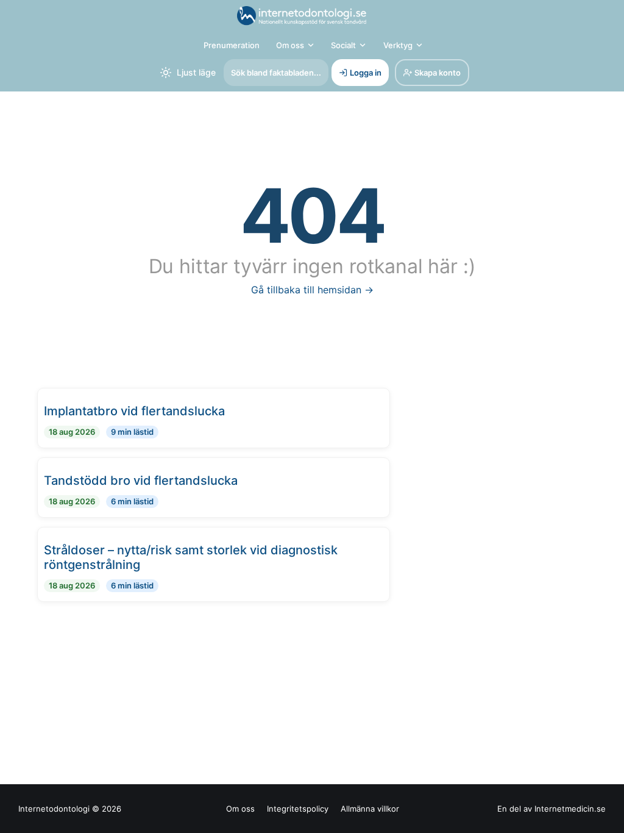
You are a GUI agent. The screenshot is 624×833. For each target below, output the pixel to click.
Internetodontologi (54, 808)
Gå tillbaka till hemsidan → (312, 290)
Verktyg (398, 45)
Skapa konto (437, 72)
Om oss (290, 45)
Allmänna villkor (370, 808)
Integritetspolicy (297, 808)
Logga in (365, 72)
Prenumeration (232, 45)
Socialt (343, 45)
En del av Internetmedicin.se (551, 808)
